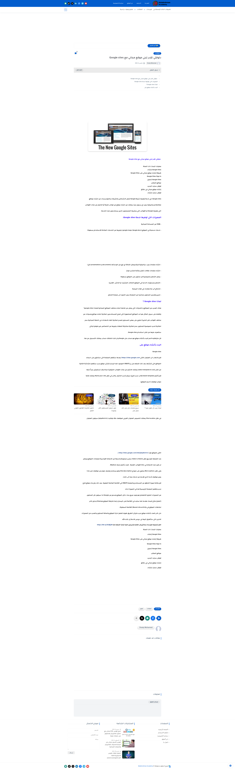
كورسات (149, 9)
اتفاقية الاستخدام (163, 732)
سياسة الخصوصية (118, 3)
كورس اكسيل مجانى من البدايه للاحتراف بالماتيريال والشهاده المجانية (113, 745)
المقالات (140, 9)
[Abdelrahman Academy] (161, 3)
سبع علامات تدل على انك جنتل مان (130, 409)
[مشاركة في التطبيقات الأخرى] (136, 618)
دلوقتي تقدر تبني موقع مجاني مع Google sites (144, 78)
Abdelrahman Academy (145, 766)
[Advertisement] (117, 29)
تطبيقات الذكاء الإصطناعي (162, 9)
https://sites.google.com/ (130, 358)
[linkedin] (75, 3)
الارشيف (138, 3)
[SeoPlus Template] (170, 766)
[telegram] (82, 3)
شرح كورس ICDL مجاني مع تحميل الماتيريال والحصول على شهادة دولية (112, 734)
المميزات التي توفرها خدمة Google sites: (146, 81)
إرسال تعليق (154, 702)
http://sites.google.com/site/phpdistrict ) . (132, 453)
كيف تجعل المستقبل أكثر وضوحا (107, 409)
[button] (153, 618)
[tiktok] (69, 3)
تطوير (141, 608)
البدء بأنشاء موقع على (151, 87)
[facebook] (79, 3)
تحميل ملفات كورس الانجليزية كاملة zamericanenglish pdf (114, 756)
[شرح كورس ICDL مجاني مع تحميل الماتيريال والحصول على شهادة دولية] (128, 732)
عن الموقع (130, 3)
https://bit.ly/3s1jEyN (104, 525)
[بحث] (65, 9)
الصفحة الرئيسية (163, 729)
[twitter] (72, 3)
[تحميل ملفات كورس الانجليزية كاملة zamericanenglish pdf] (128, 754)
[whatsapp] (65, 3)
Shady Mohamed (151, 63)
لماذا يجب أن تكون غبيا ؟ (153, 408)
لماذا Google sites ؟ (152, 84)
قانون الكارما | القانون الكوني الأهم (84, 409)
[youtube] (86, 3)
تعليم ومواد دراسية (126, 9)
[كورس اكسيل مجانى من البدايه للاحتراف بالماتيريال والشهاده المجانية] (128, 743)
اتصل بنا (147, 3)
